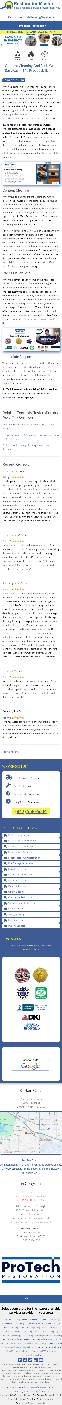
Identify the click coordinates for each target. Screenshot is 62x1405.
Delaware (18, 1323)
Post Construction (17, 880)
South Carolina (22, 1347)
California (43, 1319)
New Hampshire (9, 1339)
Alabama (7, 1319)
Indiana (29, 1327)
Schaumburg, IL (32, 1168)
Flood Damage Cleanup (20, 851)
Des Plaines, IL (33, 1164)
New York (48, 1339)
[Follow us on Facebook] (25, 1360)
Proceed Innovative (37, 1403)
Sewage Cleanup (16, 914)
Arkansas (33, 1319)
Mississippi (17, 1335)
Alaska (16, 1319)
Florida (48, 1323)
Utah (8, 1351)
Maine (18, 1331)
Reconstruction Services (20, 874)
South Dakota (36, 1347)
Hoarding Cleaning (17, 919)
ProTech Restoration (18, 835)
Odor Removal (15, 908)
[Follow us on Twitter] (30, 1360)
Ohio (26, 1343)
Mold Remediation (17, 869)
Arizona (23, 1319)
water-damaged (15, 230)
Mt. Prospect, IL (13, 1168)
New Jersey (23, 1339)
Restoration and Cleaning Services (30, 17)
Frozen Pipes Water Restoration (24, 857)
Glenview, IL (33, 1172)
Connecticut (6, 1323)
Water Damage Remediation (22, 840)
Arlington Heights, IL (11, 1164)
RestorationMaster (15, 1387)
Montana (37, 1335)
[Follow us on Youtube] (41, 1360)
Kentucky (53, 1327)
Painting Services (16, 925)
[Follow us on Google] (20, 1360)
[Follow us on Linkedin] (35, 1360)
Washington (36, 1351)
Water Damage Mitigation (21, 846)
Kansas (43, 1327)
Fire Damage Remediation (21, 863)
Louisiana (8, 1331)
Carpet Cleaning (16, 891)
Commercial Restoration (20, 897)
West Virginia (49, 1351)
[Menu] (35, 1299)
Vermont (16, 1351)
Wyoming (36, 1355)
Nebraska (47, 1335)
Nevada (57, 1335)
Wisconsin (26, 1355)
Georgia (56, 1323)
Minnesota (5, 1335)
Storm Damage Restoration (22, 903)
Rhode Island (8, 1347)
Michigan (52, 1331)
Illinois (21, 1327)
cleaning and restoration (15, 114)
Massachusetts (39, 1331)
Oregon (44, 1343)
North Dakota (16, 1343)
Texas (59, 1347)
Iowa (36, 1327)
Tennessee (50, 1347)
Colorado (53, 1319)
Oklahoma (34, 1343)
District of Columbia (33, 1323)
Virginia (25, 1351)
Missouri (28, 1335)
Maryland (26, 1331)
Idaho (14, 1327)
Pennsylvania (56, 1343)
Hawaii (7, 1327)
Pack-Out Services (17, 885)
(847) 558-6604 (31, 811)
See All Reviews (10, 751)
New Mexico (37, 1339)
